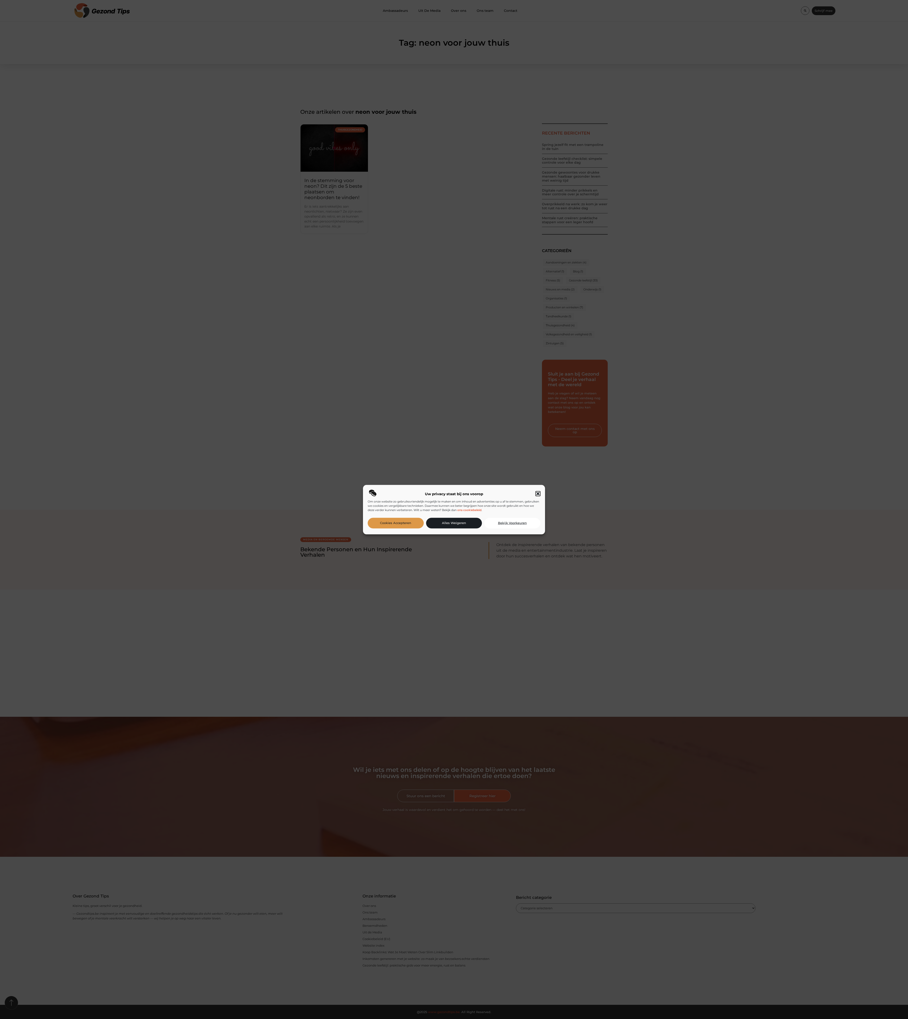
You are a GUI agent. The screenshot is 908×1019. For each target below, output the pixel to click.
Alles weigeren (454, 523)
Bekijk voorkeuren (512, 523)
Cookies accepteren (395, 523)
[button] (538, 493)
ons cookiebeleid (469, 510)
